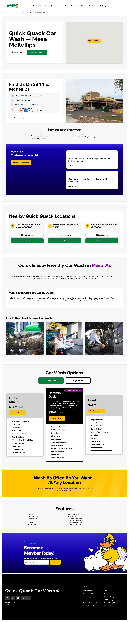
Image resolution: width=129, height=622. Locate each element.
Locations (65, 6)
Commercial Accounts (90, 603)
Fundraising (87, 597)
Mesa (32, 13)
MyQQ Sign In (104, 6)
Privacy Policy (109, 597)
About (106, 591)
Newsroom (108, 594)
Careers (74, 6)
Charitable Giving (88, 594)
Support (92, 6)
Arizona (24, 13)
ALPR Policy (108, 600)
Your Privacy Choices (111, 603)
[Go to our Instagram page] (13, 598)
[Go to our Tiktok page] (28, 598)
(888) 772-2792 (25, 100)
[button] (94, 41)
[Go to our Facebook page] (7, 598)
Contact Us (11, 602)
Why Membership (38, 6)
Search (55, 562)
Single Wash (77, 380)
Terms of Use (87, 600)
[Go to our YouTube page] (18, 598)
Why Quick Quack (53, 6)
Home (6, 13)
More (83, 6)
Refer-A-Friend (88, 591)
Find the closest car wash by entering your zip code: (40, 558)
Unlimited (51, 380)
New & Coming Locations (91, 606)
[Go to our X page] (23, 598)
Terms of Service (109, 606)
